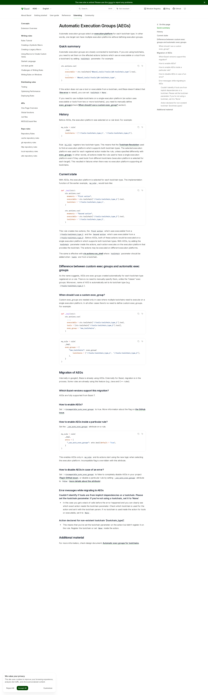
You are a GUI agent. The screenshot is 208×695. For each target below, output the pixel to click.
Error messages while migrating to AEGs (172, 82)
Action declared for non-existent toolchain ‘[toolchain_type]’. (174, 104)
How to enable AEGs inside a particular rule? (170, 68)
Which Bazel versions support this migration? (172, 58)
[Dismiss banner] (204, 2)
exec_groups (65, 105)
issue (110, 2)
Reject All (10, 688)
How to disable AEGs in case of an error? (173, 75)
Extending (78, 15)
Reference (66, 15)
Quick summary (163, 28)
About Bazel (26, 15)
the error (64, 92)
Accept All (22, 688)
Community (89, 15)
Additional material (165, 110)
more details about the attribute (85, 481)
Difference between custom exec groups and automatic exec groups (171, 40)
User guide (54, 15)
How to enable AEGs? (167, 63)
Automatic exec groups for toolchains (121, 543)
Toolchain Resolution (129, 144)
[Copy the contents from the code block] (138, 65)
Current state (162, 35)
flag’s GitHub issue (69, 478)
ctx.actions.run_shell (93, 253)
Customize (47, 688)
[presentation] (102, 73)
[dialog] (29, 682)
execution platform (103, 33)
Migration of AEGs (164, 53)
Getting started (40, 15)
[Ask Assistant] (142, 65)
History (160, 32)
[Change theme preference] (185, 9)
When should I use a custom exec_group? (170, 47)
